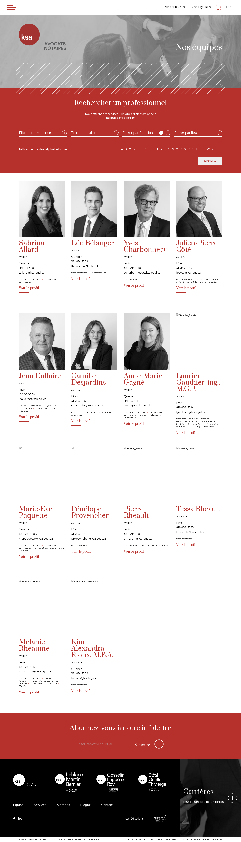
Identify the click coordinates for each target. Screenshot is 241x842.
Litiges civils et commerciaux (84, 412)
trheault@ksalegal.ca (190, 532)
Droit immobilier (98, 272)
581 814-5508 (79, 673)
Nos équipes (201, 7)
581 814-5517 (132, 401)
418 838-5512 (27, 667)
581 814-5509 (27, 268)
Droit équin (214, 282)
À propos (63, 805)
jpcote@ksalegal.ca (189, 272)
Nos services (175, 7)
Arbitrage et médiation (203, 426)
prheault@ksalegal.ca (138, 538)
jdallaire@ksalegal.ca (32, 399)
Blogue (85, 805)
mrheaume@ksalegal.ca (35, 671)
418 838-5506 (132, 534)
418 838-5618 (79, 401)
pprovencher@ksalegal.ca (88, 538)
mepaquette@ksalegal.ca (36, 538)
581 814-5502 (79, 261)
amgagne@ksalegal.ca (138, 405)
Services (40, 805)
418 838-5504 (28, 394)
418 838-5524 (185, 407)
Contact (107, 805)
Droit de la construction (30, 279)
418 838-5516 (79, 534)
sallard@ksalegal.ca (32, 272)
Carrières (198, 791)
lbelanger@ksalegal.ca (86, 266)
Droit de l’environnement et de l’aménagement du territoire (198, 280)
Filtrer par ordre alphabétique (43, 149)
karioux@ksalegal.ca (84, 678)
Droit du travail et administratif (49, 548)
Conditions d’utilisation (134, 839)
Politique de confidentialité (163, 839)
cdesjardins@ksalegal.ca (87, 405)
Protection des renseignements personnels (202, 839)
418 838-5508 (28, 534)
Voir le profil (29, 288)
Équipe (18, 805)
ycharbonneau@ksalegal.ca (142, 272)
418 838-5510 (132, 268)
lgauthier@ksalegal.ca (191, 412)
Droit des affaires (79, 272)
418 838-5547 (185, 268)
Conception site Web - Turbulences (83, 839)
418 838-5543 (185, 527)
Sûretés (38, 408)
